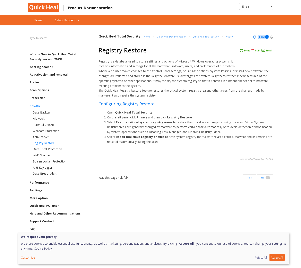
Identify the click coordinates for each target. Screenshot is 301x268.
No (264, 177)
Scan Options (39, 90)
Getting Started (41, 67)
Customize (28, 257)
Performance (39, 182)
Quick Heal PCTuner (44, 206)
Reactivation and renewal (49, 74)
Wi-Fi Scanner (42, 155)
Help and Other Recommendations (55, 213)
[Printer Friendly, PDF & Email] (256, 50)
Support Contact (42, 221)
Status (35, 82)
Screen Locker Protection (49, 161)
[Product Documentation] (43, 7)
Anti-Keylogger (42, 167)
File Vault (39, 118)
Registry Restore (44, 143)
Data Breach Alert (45, 173)
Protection (37, 98)
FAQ (32, 229)
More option (39, 198)
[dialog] (153, 248)
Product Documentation (90, 7)
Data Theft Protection (47, 149)
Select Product (65, 20)
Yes (249, 177)
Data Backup (41, 112)
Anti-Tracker (41, 137)
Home (38, 20)
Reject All (261, 257)
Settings (36, 190)
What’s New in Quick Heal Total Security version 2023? (53, 56)
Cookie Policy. (43, 248)
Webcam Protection (46, 131)
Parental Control (43, 125)
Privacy (35, 106)
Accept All (277, 257)
